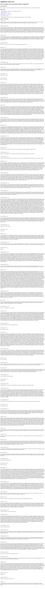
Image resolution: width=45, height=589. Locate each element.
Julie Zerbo (2, 15)
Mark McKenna (3, 14)
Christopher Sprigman (4, 17)
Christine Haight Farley (4, 11)
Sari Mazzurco (3, 12)
